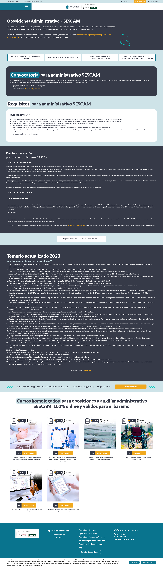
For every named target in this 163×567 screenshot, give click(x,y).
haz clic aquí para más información (29, 563)
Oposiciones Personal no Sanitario (92, 537)
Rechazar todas (148, 562)
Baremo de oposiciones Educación (92, 541)
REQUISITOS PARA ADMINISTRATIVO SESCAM (63, 58)
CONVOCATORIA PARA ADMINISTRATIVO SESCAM (26, 57)
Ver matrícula (154, 1)
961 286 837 (16, 1)
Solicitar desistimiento (89, 552)
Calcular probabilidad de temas (91, 544)
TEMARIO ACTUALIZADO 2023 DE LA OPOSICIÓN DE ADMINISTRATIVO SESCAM (137, 57)
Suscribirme (131, 386)
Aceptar (134, 562)
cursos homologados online (76, 225)
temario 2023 (87, 370)
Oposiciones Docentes (87, 530)
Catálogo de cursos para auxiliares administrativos (79, 239)
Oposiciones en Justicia (88, 534)
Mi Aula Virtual (140, 1)
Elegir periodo (29, 453)
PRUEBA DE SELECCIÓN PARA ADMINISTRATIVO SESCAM (100, 57)
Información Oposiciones (32, 89)
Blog (80, 548)
